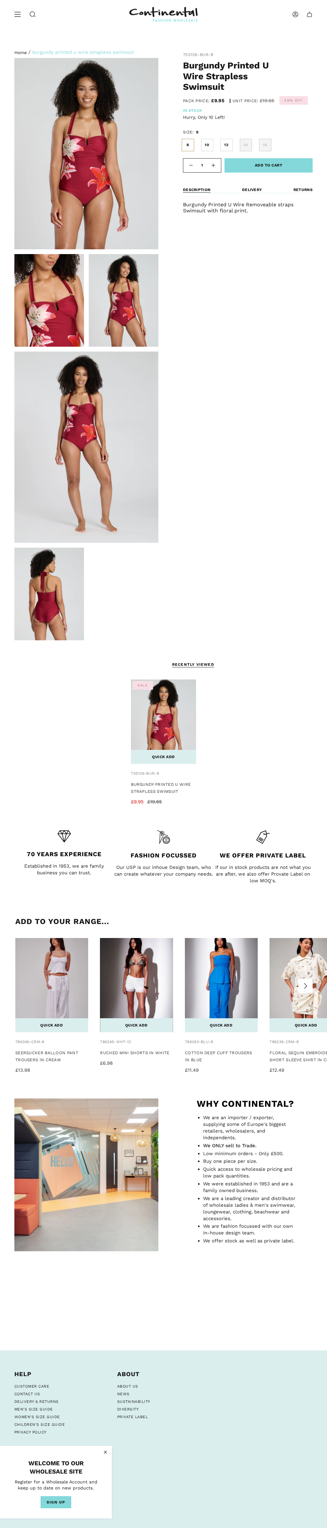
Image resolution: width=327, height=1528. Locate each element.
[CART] (309, 14)
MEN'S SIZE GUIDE (33, 1409)
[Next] (305, 986)
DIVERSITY (128, 1409)
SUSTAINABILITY (133, 1401)
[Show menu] (17, 14)
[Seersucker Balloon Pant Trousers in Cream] (51, 985)
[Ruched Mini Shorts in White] (136, 985)
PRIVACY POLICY (30, 1432)
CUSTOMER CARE (31, 1386)
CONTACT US (27, 1394)
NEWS (123, 1394)
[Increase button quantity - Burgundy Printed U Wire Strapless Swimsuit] (213, 165)
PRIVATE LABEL (132, 1417)
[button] (32, 14)
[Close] (105, 1452)
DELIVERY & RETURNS (36, 1401)
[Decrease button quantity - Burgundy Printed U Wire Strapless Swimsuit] (190, 165)
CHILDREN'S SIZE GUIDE (39, 1424)
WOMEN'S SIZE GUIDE (37, 1417)
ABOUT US (127, 1386)
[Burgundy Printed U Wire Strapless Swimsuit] (163, 721)
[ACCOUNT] (295, 14)
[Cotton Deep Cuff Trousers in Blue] (221, 985)
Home (20, 52)
